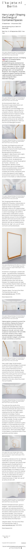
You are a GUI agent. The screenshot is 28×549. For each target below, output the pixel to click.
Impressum (23, 542)
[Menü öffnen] (25, 4)
